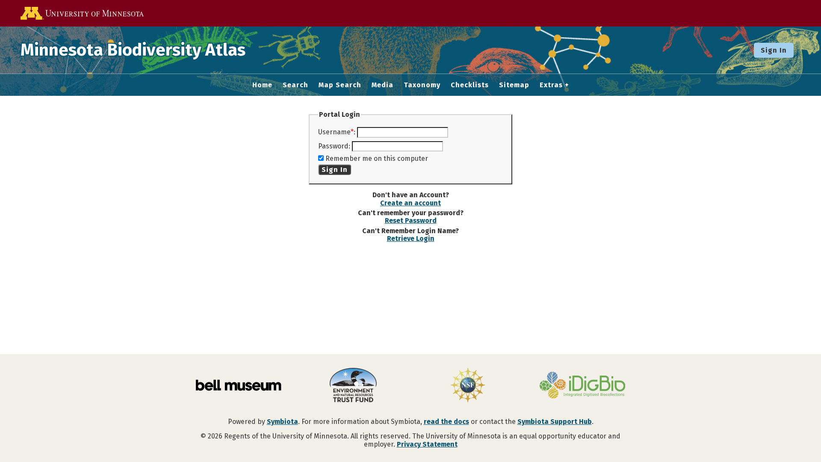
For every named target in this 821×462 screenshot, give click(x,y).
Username (334, 132)
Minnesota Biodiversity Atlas (133, 50)
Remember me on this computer (376, 158)
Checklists (470, 85)
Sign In (774, 50)
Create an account (410, 203)
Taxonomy (422, 85)
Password (333, 146)
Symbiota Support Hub (554, 422)
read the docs (446, 422)
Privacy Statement (427, 444)
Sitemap (514, 85)
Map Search (340, 85)
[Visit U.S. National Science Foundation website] (468, 386)
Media (382, 85)
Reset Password (411, 220)
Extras (551, 85)
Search (295, 85)
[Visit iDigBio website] (582, 386)
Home (262, 85)
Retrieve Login (410, 238)
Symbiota (282, 422)
